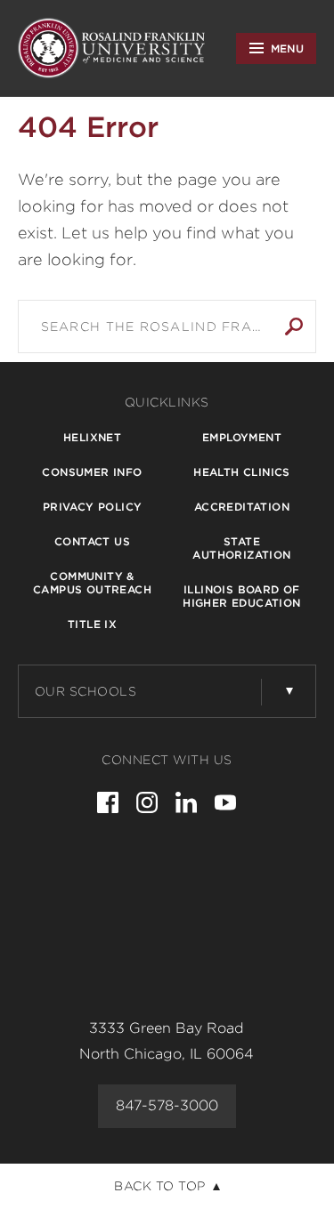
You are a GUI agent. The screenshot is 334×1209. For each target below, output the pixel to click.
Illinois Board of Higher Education (241, 596)
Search (294, 326)
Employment (241, 437)
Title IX (92, 624)
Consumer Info (92, 472)
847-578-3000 (167, 1105)
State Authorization (241, 548)
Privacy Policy (93, 506)
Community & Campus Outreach (92, 582)
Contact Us (92, 541)
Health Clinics (241, 472)
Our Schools (86, 691)
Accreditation (241, 506)
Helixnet (92, 437)
